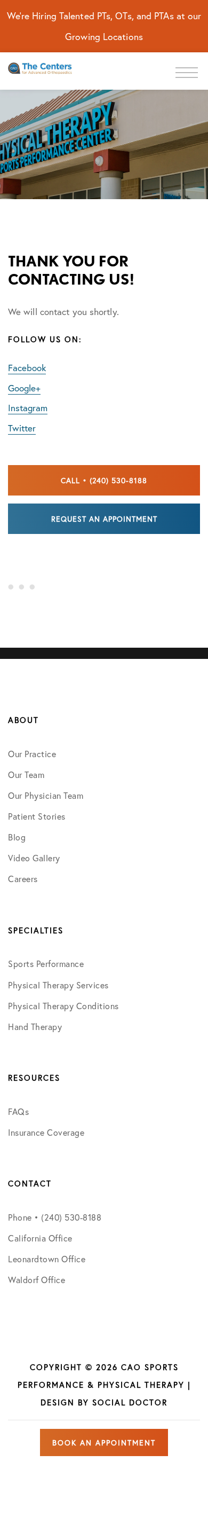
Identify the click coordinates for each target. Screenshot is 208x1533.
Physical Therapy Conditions (63, 1005)
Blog (17, 837)
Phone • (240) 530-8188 (54, 1217)
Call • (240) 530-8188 (104, 480)
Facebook (27, 367)
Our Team (26, 774)
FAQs (18, 1111)
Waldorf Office (36, 1279)
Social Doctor (129, 1402)
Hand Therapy (35, 1026)
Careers (23, 878)
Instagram (27, 408)
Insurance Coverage (46, 1132)
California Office (40, 1238)
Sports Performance (46, 963)
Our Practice (32, 753)
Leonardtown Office (46, 1258)
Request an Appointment (104, 519)
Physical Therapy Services (58, 984)
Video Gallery (34, 857)
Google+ (24, 388)
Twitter (22, 428)
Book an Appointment (104, 1442)
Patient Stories (37, 816)
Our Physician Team (45, 795)
